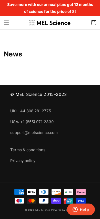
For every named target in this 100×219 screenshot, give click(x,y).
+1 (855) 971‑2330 (37, 121)
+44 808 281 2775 (34, 110)
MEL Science (43, 210)
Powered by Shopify (63, 210)
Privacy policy (22, 160)
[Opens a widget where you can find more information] (81, 210)
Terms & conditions (27, 149)
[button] (6, 22)
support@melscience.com (34, 132)
